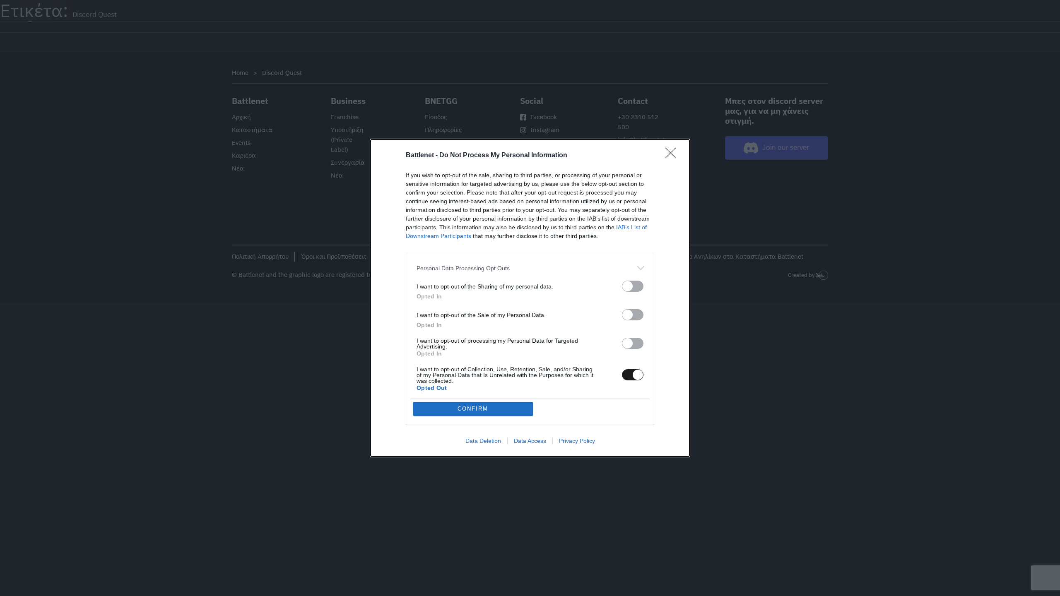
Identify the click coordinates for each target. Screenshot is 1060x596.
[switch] (632, 286)
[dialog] (530, 298)
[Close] (673, 155)
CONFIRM (473, 409)
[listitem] (530, 268)
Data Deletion (483, 440)
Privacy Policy (577, 440)
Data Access (530, 440)
